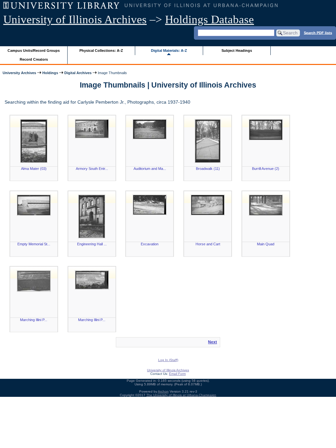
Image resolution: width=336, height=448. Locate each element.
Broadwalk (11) (208, 169)
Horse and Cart (208, 244)
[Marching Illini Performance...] (92, 280)
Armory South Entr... (92, 169)
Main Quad (265, 244)
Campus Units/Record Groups (34, 50)
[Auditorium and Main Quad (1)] (149, 129)
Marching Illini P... (33, 320)
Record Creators (34, 59)
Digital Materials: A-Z (169, 50)
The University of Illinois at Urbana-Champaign (181, 395)
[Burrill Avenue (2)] (265, 129)
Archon (163, 391)
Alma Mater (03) (34, 169)
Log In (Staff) (168, 360)
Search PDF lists (318, 32)
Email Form (177, 374)
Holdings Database (209, 19)
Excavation (149, 244)
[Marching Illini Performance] (33, 281)
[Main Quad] (265, 205)
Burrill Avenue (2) (265, 169)
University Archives (19, 73)
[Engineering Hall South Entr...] (92, 216)
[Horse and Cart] (207, 204)
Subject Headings (236, 50)
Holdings (50, 73)
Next (212, 342)
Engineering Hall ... (92, 244)
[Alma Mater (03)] (33, 141)
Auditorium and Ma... (150, 169)
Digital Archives (78, 73)
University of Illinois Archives (75, 19)
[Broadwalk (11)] (207, 141)
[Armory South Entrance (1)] (92, 128)
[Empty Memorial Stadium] (33, 205)
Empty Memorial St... (33, 244)
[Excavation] (149, 204)
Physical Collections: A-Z (101, 50)
